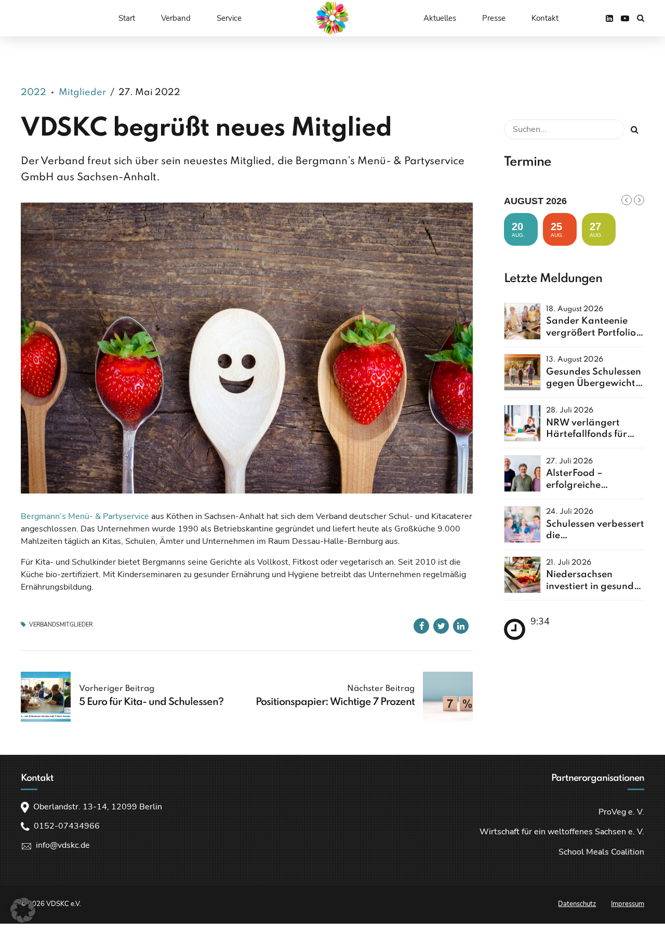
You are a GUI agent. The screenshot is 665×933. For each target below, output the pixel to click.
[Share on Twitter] (441, 626)
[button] (23, 910)
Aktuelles (439, 18)
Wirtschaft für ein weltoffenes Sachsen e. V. (562, 831)
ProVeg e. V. (621, 812)
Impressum (627, 904)
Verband (176, 18)
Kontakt (544, 18)
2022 (33, 92)
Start (126, 18)
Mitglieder (82, 92)
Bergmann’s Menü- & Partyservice (85, 516)
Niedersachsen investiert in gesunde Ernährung (592, 586)
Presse (494, 18)
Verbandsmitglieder (60, 625)
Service (229, 18)
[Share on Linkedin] (461, 626)
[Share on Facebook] (421, 626)
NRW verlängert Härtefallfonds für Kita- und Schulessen (593, 434)
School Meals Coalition (601, 852)
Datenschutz (577, 904)
